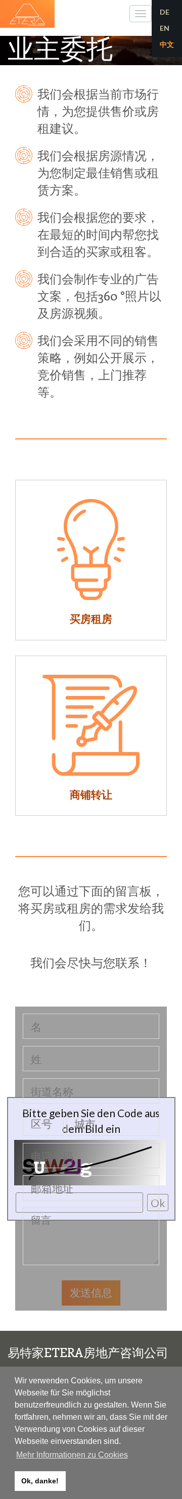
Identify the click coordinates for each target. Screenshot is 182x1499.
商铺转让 (91, 794)
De (164, 12)
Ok (158, 1202)
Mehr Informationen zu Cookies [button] (72, 1455)
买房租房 (91, 618)
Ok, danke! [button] (40, 1481)
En (164, 28)
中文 (167, 44)
